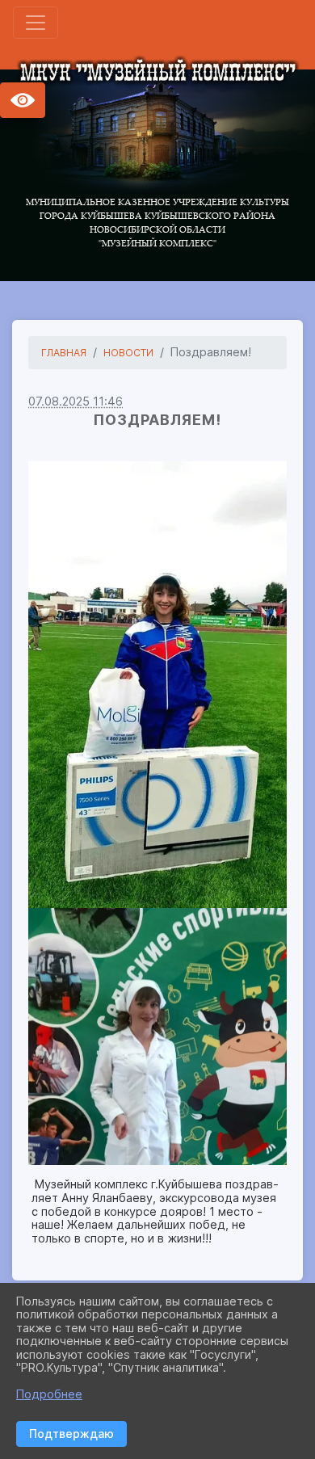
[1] (157, 684)
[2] (157, 1037)
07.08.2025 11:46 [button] (75, 401)
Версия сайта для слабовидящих (22, 100)
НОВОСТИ (128, 353)
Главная (63, 353)
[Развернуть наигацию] (35, 22)
